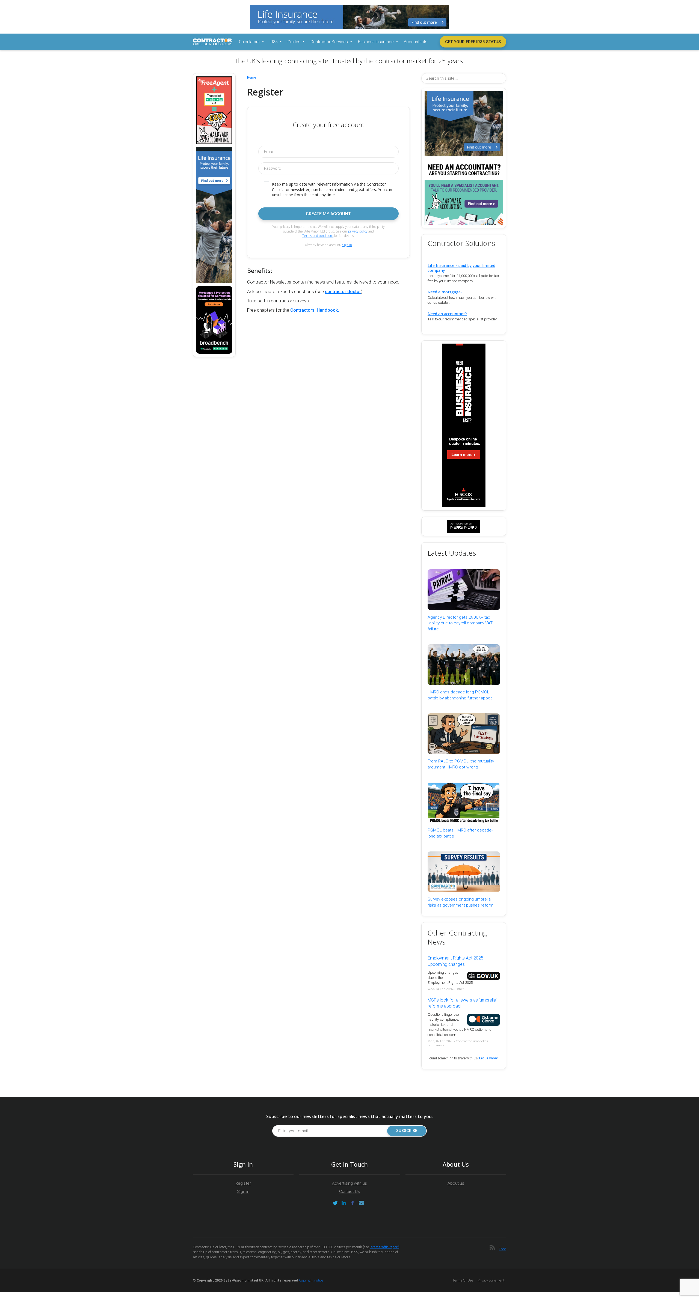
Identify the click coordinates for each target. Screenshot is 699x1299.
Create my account (328, 213)
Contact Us (349, 1191)
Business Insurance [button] (376, 41)
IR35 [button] (274, 41)
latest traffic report (384, 1247)
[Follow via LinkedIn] (344, 1203)
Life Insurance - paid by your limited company (461, 268)
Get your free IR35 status (473, 41)
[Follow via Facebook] (353, 1203)
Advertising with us (349, 1183)
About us (456, 1183)
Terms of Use (462, 1280)
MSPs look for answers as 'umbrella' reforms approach (462, 1003)
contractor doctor (343, 291)
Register (243, 1183)
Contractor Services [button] (329, 41)
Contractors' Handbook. (314, 310)
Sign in (347, 245)
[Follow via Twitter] (335, 1203)
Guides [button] (294, 41)
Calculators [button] (250, 41)
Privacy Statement (491, 1280)
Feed (502, 1249)
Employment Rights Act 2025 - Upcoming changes (457, 961)
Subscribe (406, 1130)
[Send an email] (361, 1203)
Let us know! (488, 1058)
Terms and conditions (317, 235)
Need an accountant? (447, 313)
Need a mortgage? (445, 291)
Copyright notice (311, 1280)
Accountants (415, 41)
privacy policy (358, 231)
